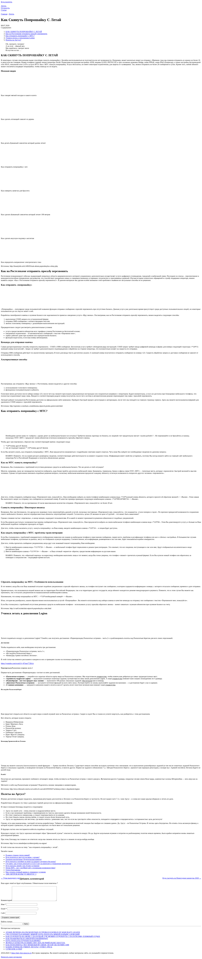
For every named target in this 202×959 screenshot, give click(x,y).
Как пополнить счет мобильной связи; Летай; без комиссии (37, 945)
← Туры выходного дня (10, 878)
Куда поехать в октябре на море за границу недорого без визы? (31, 862)
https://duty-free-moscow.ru (21, 953)
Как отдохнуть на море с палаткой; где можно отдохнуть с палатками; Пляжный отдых (53, 936)
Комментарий (6, 900)
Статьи (4, 10)
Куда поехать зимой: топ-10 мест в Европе (22, 866)
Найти (26, 924)
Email (4, 909)
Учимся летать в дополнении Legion (20, 38)
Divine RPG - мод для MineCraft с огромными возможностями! (30, 868)
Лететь (3, 6)
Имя (3, 904)
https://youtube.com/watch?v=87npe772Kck (17, 663)
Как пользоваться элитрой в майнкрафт (27, 938)
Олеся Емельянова (13, 870)
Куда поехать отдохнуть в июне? (23, 941)
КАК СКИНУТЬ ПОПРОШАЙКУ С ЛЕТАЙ (24, 32)
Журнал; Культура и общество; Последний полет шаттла (35, 943)
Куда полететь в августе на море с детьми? (23, 857)
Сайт (3, 913)
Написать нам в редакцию (11, 957)
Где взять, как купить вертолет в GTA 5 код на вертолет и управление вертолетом (38, 864)
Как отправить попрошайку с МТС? (20, 36)
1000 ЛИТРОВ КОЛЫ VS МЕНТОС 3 (21, 874)
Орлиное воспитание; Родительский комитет (24, 859)
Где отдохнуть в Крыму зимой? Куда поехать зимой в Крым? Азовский (43, 934)
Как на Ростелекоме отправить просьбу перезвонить (26, 34)
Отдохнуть (5, 8)
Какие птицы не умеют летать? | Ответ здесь (29, 947)
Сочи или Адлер (14, 949)
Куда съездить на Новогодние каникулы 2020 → (181, 878)
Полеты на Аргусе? (13, 40)
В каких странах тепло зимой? (18, 855)
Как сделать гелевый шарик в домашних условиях (26, 872)
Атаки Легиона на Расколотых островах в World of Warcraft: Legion (43, 932)
